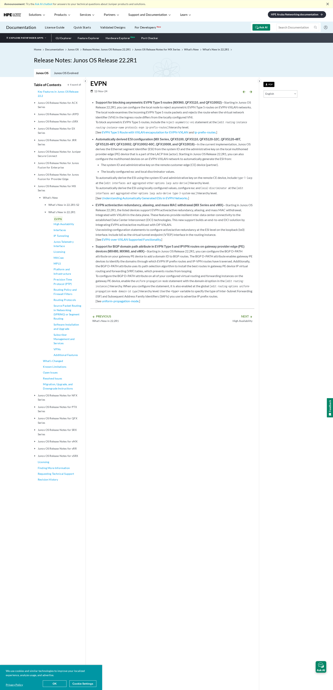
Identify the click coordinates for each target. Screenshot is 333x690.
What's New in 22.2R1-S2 (63, 204)
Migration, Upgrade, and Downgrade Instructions (58, 386)
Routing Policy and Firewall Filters (65, 292)
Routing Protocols (65, 299)
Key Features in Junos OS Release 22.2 (58, 93)
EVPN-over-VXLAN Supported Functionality (131, 239)
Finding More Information (54, 468)
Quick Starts (82, 27)
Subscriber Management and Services (64, 339)
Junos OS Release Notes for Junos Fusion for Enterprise (58, 165)
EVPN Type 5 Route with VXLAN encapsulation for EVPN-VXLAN (145, 132)
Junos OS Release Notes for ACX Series (57, 105)
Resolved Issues (52, 378)
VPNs (57, 349)
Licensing (59, 251)
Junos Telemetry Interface (63, 244)
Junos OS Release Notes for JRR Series (57, 142)
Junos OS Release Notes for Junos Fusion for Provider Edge (58, 176)
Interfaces (60, 230)
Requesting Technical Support (56, 473)
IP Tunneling (61, 235)
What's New (50, 197)
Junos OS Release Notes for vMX (57, 441)
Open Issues (50, 372)
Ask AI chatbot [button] (43, 4)
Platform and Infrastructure (62, 271)
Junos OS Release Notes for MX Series (57, 188)
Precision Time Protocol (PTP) (63, 281)
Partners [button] (109, 14)
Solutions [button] (35, 14)
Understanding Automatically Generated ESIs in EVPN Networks (145, 198)
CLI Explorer (64, 38)
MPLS (57, 263)
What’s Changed (53, 361)
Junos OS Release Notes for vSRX (58, 455)
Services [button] (85, 14)
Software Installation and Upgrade (66, 326)
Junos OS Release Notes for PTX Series (57, 409)
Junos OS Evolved (66, 73)
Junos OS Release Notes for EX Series (56, 130)
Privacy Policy (14, 684)
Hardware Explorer (118, 38)
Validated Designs (112, 27)
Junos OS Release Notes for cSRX (58, 121)
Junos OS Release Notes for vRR (57, 448)
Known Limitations (54, 366)
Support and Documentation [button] (147, 14)
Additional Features (66, 355)
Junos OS (42, 73)
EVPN (58, 219)
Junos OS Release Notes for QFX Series (57, 420)
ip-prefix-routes (205, 132)
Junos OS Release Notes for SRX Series (57, 432)
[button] (321, 667)
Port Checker (149, 38)
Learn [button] (184, 14)
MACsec (59, 257)
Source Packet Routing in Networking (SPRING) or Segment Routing (67, 312)
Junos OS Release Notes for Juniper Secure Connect (59, 153)
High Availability (64, 224)
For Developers (148, 27)
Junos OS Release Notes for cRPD (58, 114)
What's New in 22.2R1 (61, 212)
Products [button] (60, 14)
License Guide (54, 27)
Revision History (48, 479)
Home (38, 49)
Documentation (21, 27)
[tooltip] (268, 84)
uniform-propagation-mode (120, 301)
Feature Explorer (88, 38)
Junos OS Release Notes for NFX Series (57, 397)
